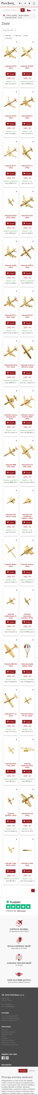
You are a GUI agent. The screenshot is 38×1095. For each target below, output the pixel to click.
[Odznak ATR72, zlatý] (27, 252)
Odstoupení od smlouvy (10, 1045)
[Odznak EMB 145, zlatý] (10, 451)
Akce (26, 35)
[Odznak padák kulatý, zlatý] (27, 650)
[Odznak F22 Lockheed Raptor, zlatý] (27, 501)
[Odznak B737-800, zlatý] (10, 301)
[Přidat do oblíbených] (16, 42)
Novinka (9, 38)
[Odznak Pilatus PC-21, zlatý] (27, 700)
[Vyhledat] (22, 10)
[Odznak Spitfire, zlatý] (10, 800)
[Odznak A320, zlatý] (27, 202)
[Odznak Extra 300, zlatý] (27, 451)
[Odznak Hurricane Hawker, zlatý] (27, 600)
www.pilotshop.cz (12, 1020)
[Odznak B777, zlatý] (10, 152)
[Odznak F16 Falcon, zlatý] (10, 501)
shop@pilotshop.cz (13, 1018)
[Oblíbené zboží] (25, 3)
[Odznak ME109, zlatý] (10, 650)
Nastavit (32, 1071)
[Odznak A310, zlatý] (10, 52)
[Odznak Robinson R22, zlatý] (27, 750)
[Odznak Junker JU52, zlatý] (10, 202)
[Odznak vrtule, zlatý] (27, 850)
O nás (4, 1036)
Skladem (8, 35)
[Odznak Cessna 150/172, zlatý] (27, 351)
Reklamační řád (7, 1034)
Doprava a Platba (8, 1040)
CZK (34, 10)
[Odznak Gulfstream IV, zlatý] (10, 600)
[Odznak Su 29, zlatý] (27, 800)
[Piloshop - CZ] (29, 10)
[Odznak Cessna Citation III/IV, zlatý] (27, 401)
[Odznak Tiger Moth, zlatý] (10, 850)
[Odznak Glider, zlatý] (10, 551)
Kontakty (5, 1038)
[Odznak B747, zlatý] (27, 301)
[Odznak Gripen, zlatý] (27, 551)
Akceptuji (23, 1071)
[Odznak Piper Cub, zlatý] (10, 750)
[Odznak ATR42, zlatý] (27, 52)
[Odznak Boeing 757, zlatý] (10, 351)
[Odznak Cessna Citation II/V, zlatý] (10, 401)
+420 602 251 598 (11, 1016)
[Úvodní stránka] (4, 15)
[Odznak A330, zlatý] (10, 102)
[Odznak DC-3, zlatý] (27, 152)
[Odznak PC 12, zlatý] (10, 700)
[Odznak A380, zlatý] (10, 252)
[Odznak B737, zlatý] (27, 102)
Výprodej (18, 35)
